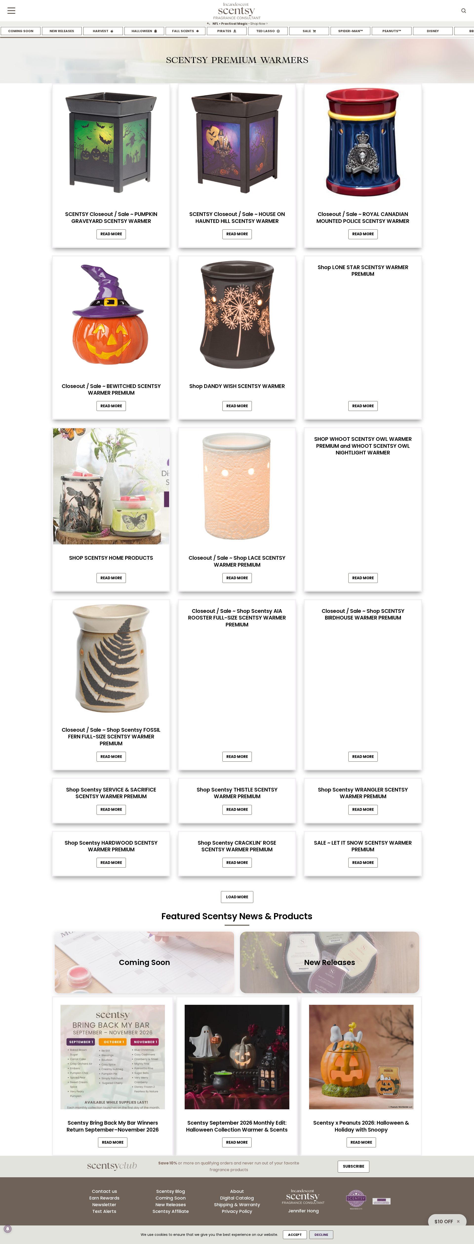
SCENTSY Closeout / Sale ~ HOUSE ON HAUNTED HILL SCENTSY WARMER (237, 217)
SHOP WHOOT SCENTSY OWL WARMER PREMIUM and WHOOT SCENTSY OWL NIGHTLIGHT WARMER (363, 445)
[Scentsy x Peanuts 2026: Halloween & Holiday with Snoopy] (361, 1058)
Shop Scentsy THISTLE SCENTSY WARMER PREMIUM (237, 793)
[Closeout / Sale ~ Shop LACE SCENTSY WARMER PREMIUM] (237, 487)
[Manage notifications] (8, 1229)
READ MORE (114, 1143)
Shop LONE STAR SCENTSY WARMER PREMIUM (363, 271)
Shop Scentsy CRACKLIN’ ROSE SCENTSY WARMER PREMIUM (237, 846)
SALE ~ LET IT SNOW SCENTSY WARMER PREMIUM (363, 846)
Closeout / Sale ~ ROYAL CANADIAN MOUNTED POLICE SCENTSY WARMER (362, 217)
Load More (237, 897)
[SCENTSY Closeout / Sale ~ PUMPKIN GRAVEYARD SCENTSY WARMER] (111, 144)
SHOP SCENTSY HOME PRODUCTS (111, 557)
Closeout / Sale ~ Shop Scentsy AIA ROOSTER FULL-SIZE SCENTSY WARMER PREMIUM (237, 617)
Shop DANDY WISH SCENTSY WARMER (237, 386)
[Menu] (11, 11)
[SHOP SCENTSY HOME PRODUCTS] (111, 487)
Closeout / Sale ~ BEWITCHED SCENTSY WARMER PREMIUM (111, 389)
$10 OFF (443, 1221)
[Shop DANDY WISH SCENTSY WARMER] (237, 316)
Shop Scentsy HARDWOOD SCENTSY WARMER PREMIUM (111, 846)
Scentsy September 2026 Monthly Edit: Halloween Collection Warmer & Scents (237, 1126)
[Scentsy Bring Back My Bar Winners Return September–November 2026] (112, 1058)
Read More (113, 235)
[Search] (464, 11)
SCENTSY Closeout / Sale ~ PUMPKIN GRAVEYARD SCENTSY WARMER (111, 217)
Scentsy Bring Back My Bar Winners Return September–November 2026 (113, 1126)
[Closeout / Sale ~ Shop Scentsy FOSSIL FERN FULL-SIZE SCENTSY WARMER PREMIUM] (111, 659)
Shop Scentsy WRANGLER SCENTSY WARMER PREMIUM (363, 793)
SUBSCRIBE (353, 1166)
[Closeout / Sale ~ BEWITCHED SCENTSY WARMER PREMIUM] (111, 316)
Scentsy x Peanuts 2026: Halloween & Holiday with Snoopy (361, 1126)
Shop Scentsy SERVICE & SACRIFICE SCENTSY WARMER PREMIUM (111, 793)
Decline (321, 1234)
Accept (295, 1234)
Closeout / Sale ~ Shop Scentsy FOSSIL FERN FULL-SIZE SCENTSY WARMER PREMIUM (111, 736)
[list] (237, 23)
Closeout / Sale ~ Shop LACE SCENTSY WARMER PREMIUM (237, 561)
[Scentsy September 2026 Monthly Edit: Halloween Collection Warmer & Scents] (237, 1058)
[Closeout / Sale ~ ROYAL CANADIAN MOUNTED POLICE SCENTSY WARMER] (363, 144)
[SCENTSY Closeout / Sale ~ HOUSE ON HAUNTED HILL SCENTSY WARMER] (237, 144)
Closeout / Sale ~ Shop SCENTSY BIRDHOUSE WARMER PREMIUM (363, 614)
